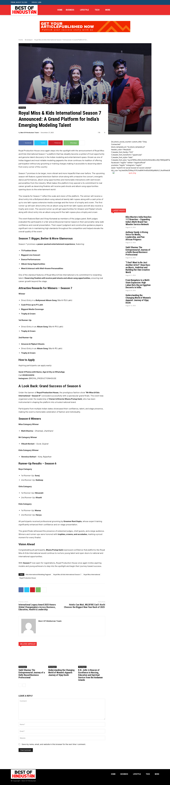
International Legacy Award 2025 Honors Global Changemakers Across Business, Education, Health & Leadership (37, 607)
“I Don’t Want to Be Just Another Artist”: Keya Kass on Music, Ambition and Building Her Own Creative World (138, 267)
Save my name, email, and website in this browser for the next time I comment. (54, 744)
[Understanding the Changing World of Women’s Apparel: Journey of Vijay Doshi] (61, 658)
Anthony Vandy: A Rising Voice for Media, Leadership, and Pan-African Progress (137, 236)
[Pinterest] (32, 589)
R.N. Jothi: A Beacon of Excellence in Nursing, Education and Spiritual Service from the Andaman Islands (90, 675)
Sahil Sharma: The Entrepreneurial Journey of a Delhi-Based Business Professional (32, 674)
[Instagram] (153, 10)
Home (21, 40)
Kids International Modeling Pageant (38, 574)
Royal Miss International (92, 574)
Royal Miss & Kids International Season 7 (67, 574)
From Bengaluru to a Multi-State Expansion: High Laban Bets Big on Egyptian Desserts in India (138, 284)
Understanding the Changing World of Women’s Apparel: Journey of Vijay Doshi (61, 672)
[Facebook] (150, 10)
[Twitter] (157, 10)
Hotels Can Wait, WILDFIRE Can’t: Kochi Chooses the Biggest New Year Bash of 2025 (84, 605)
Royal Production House (28, 578)
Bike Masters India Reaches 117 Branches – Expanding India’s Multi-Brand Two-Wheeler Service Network (138, 221)
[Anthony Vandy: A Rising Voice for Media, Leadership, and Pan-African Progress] (117, 235)
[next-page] (24, 685)
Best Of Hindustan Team (30, 132)
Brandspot (28, 40)
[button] (157, 2)
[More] (82, 142)
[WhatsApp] (38, 589)
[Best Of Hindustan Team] (28, 626)
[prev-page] (20, 685)
